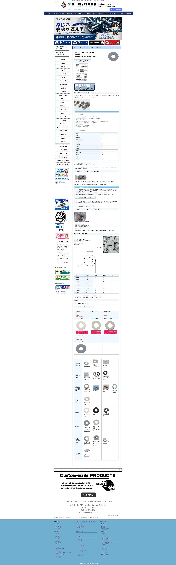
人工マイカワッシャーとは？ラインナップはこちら (111, 332)
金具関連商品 (63, 134)
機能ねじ (63, 63)
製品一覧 (62, 13)
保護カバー (63, 141)
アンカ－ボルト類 (63, 84)
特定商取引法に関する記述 (59, 517)
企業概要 (55, 13)
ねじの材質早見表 (78, 13)
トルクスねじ (63, 102)
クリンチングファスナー (63, 127)
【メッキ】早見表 (63, 157)
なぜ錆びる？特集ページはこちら (85, 197)
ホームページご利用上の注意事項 (83, 517)
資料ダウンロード (101, 13)
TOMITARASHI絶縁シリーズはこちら (84, 306)
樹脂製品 (63, 138)
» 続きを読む (66, 262)
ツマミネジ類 (63, 120)
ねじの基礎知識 (63, 146)
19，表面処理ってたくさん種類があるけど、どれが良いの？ (63, 258)
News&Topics (69, 13)
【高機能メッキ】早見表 (63, 160)
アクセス (121, 13)
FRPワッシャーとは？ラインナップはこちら (96, 332)
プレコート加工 (63, 95)
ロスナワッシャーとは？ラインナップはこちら (82, 332)
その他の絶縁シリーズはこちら (84, 206)
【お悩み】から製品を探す (63, 164)
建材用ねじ (63, 106)
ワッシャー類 (63, 80)
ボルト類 (63, 70)
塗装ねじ (63, 98)
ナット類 (63, 77)
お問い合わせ (128, 13)
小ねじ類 (63, 66)
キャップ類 (63, 73)
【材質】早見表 (63, 153)
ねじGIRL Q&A (63, 241)
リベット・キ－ (63, 109)
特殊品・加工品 (63, 131)
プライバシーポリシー (70, 517)
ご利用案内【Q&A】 (112, 13)
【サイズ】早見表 (63, 149)
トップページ (48, 13)
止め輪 (63, 113)
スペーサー (63, 123)
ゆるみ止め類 (63, 88)
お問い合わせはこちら (116, 9)
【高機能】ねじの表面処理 (90, 13)
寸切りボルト (63, 91)
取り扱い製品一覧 (94, 517)
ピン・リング (63, 116)
